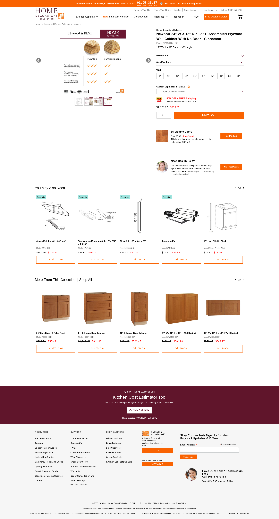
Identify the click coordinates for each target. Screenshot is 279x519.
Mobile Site (244, 513)
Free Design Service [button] (216, 16)
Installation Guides (44, 457)
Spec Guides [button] (190, 10)
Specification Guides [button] (46, 448)
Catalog (39, 443)
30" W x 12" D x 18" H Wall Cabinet (221, 333)
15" (177, 76)
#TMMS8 (87, 248)
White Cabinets (114, 438)
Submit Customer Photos (83, 466)
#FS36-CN (129, 248)
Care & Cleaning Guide (46, 471)
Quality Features (43, 466)
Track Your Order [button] (162, 10)
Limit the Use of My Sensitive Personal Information (160, 513)
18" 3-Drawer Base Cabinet (133, 333)
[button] (240, 16)
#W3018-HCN (214, 337)
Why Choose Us (78, 457)
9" (160, 76)
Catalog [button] (177, 10)
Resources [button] (158, 16)
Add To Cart (209, 115)
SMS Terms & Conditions (78, 484)
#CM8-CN (46, 248)
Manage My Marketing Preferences (89, 513)
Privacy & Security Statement (41, 513)
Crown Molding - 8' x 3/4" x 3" (51, 241)
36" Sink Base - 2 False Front (50, 333)
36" (238, 76)
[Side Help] (188, 87)
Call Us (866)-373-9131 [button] (232, 10)
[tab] (200, 55)
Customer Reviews (80, 452)
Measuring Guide (44, 452)
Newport (77, 24)
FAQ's (73, 448)
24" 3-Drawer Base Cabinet (91, 333)
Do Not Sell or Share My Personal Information (204, 513)
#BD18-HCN (130, 337)
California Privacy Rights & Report (121, 513)
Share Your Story (79, 461)
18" (186, 76)
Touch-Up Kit (168, 241)
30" (221, 76)
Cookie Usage (63, 513)
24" (203, 76)
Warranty (75, 471)
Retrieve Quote (43, 438)
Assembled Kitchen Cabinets (57, 24)
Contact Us (76, 443)
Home (37, 24)
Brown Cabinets (114, 452)
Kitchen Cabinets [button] (85, 16)
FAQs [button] (196, 16)
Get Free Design (231, 167)
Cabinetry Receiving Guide (49, 461)
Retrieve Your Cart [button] (142, 10)
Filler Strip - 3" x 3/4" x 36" (133, 241)
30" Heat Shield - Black (215, 241)
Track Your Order (79, 438)
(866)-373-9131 (149, 418)
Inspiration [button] (178, 16)
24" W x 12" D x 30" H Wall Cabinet (179, 333)
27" (212, 76)
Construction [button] (140, 16)
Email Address (208, 445)
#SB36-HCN (47, 337)
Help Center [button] (208, 10)
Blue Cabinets (113, 448)
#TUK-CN (171, 248)
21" (194, 76)
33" (229, 76)
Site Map (231, 513)
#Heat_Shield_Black (217, 248)
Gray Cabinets (113, 443)
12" (168, 76)
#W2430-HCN (172, 337)
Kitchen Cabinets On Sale (119, 461)
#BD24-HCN (89, 337)
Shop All (85, 280)
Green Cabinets (114, 457)
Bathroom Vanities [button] (116, 16)
